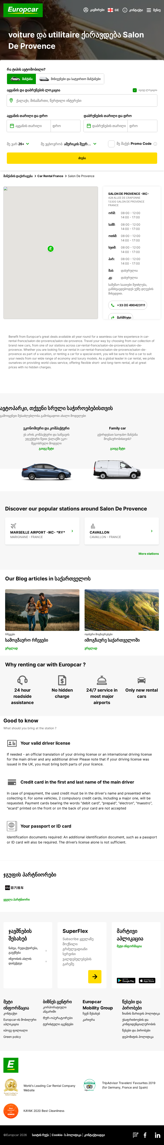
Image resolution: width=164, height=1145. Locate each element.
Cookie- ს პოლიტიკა (66, 1135)
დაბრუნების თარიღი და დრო (108, 116)
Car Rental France (50, 176)
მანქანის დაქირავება (18, 176)
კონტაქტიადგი (94, 1135)
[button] (50, 249)
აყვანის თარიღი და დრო (27, 116)
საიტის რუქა (40, 1135)
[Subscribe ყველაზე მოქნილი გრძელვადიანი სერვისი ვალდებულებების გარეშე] (94, 976)
